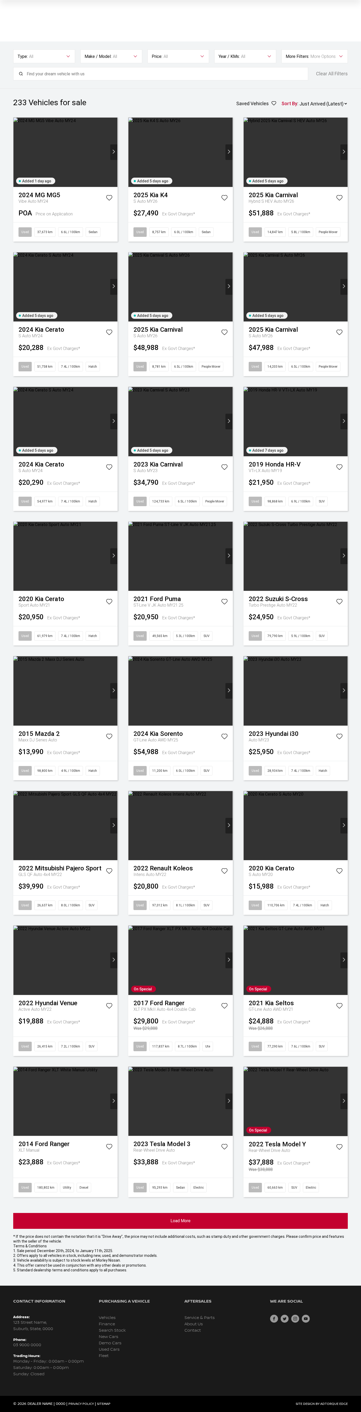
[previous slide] (17, 152)
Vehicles (107, 1317)
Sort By (289, 103)
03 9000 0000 (27, 1345)
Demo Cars (110, 1343)
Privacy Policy (81, 1404)
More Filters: (297, 56)
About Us (193, 1324)
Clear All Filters (332, 73)
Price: (157, 56)
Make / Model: (98, 56)
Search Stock (112, 1330)
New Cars (108, 1336)
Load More (180, 1220)
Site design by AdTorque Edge (322, 1404)
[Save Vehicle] (109, 198)
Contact (192, 1330)
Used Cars (109, 1349)
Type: (22, 56)
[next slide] (113, 152)
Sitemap (103, 1404)
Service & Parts (199, 1317)
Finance (107, 1324)
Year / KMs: (229, 56)
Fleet (104, 1355)
